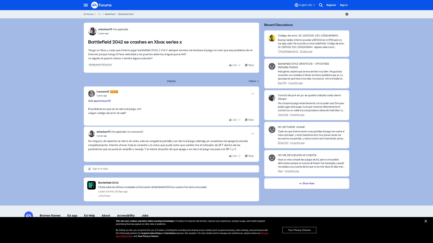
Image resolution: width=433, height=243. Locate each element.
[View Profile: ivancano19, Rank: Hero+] (91, 93)
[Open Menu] (347, 14)
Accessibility (126, 215)
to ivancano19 (135, 131)
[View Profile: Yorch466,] (272, 97)
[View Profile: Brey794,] (272, 66)
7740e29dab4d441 (288, 51)
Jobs (145, 215)
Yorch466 (283, 114)
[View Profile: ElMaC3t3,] (272, 129)
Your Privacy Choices (299, 230)
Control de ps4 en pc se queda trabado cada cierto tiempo (309, 97)
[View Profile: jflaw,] (272, 157)
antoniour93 (105, 29)
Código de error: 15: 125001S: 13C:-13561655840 (308, 35)
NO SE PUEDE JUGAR (291, 127)
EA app (72, 215)
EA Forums (89, 14)
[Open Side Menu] (85, 5)
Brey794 (282, 83)
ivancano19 (103, 91)
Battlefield (110, 14)
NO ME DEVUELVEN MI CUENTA (297, 155)
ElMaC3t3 (283, 142)
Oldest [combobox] (254, 81)
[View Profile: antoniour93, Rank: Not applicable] (92, 31)
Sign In (344, 5)
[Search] (321, 5)
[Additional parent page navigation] (99, 14)
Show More (308, 183)
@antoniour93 (102, 101)
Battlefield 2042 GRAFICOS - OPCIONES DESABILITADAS (303, 65)
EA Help (89, 215)
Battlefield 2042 (126, 14)
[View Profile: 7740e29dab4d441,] (272, 38)
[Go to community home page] (101, 5)
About (106, 215)
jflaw (280, 171)
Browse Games (50, 215)
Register (331, 5)
